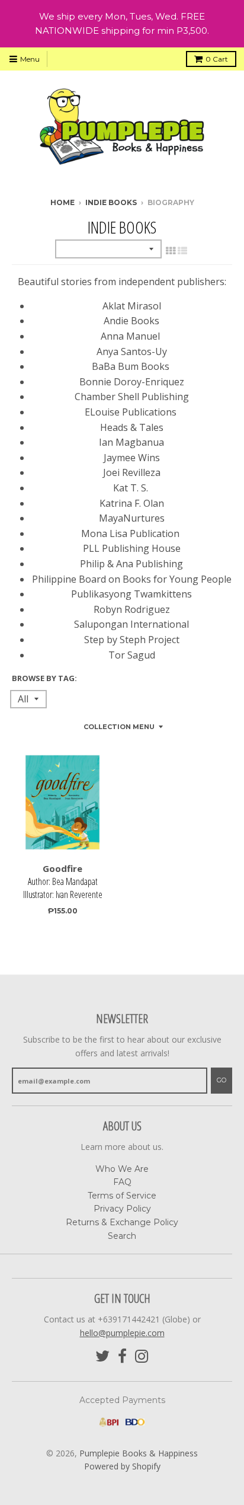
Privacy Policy (122, 1208)
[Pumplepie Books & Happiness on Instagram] (142, 1356)
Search (122, 1236)
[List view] (182, 250)
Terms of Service (122, 1195)
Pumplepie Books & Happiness (138, 1453)
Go (221, 1080)
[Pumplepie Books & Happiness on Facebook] (122, 1356)
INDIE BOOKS (111, 202)
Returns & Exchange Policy (122, 1222)
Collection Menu (119, 727)
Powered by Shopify (122, 1466)
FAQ (122, 1182)
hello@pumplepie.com (122, 1332)
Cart (217, 59)
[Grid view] (170, 250)
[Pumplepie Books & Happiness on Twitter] (102, 1356)
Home (62, 202)
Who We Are (122, 1169)
